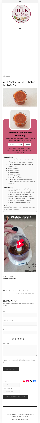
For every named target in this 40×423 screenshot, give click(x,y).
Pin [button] (21, 144)
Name (5, 311)
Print (12, 144)
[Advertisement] (20, 52)
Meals (11, 278)
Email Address (8, 320)
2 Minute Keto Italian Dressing (17, 290)
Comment (6, 344)
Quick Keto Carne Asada (25, 293)
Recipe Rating (7, 339)
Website (6, 329)
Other (14, 278)
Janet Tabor (11, 277)
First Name (6, 381)
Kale (13, 419)
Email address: (7, 388)
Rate (28, 144)
